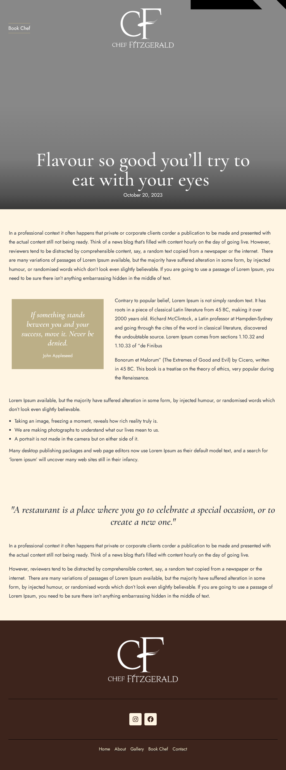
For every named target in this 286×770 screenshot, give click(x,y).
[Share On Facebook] (13, 758)
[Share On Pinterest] (30, 758)
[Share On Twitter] (22, 758)
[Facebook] (150, 719)
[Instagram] (135, 719)
